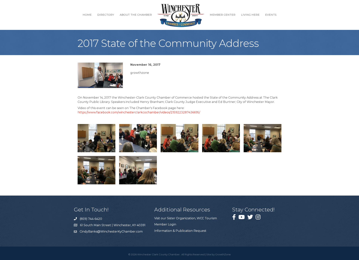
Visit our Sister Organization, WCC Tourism (185, 218)
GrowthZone (223, 254)
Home (87, 14)
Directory (105, 14)
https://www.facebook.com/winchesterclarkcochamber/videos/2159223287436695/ (139, 112)
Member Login (165, 224)
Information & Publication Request (180, 231)
